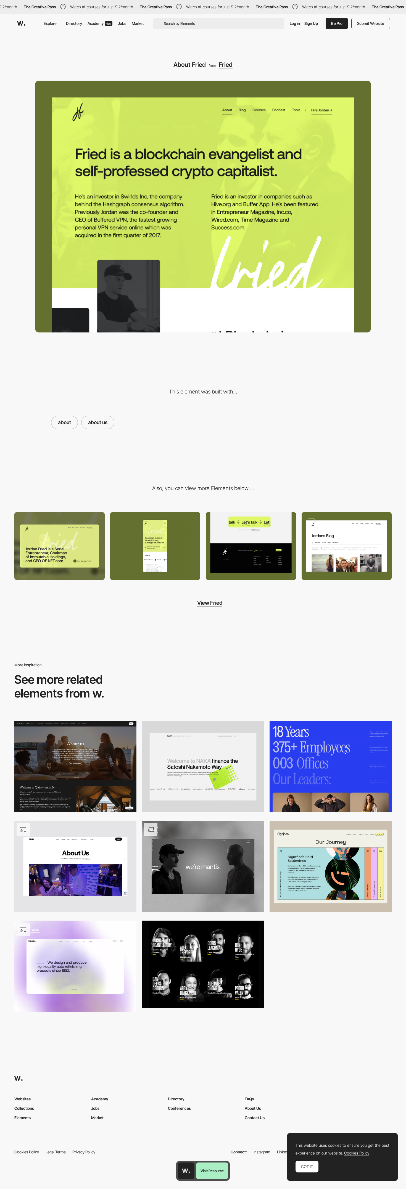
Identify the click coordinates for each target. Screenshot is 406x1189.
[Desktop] (59, 546)
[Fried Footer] (251, 546)
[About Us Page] (75, 767)
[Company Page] (203, 767)
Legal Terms (56, 1152)
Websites (22, 1098)
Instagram (262, 1152)
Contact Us (255, 1117)
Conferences (179, 1108)
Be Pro (336, 23)
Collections (24, 1108)
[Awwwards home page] (186, 1170)
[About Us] (203, 866)
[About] (331, 767)
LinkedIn (284, 1152)
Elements (22, 1117)
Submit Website (370, 23)
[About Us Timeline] (331, 866)
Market (138, 23)
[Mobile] (155, 546)
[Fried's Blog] (347, 546)
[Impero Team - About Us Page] (203, 964)
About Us (253, 1108)
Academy (99, 23)
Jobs (122, 23)
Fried (226, 65)
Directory (74, 23)
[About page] (75, 866)
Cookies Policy (26, 1152)
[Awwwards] (21, 23)
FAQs (249, 1098)
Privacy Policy (83, 1152)
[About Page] (75, 966)
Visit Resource (212, 1171)
